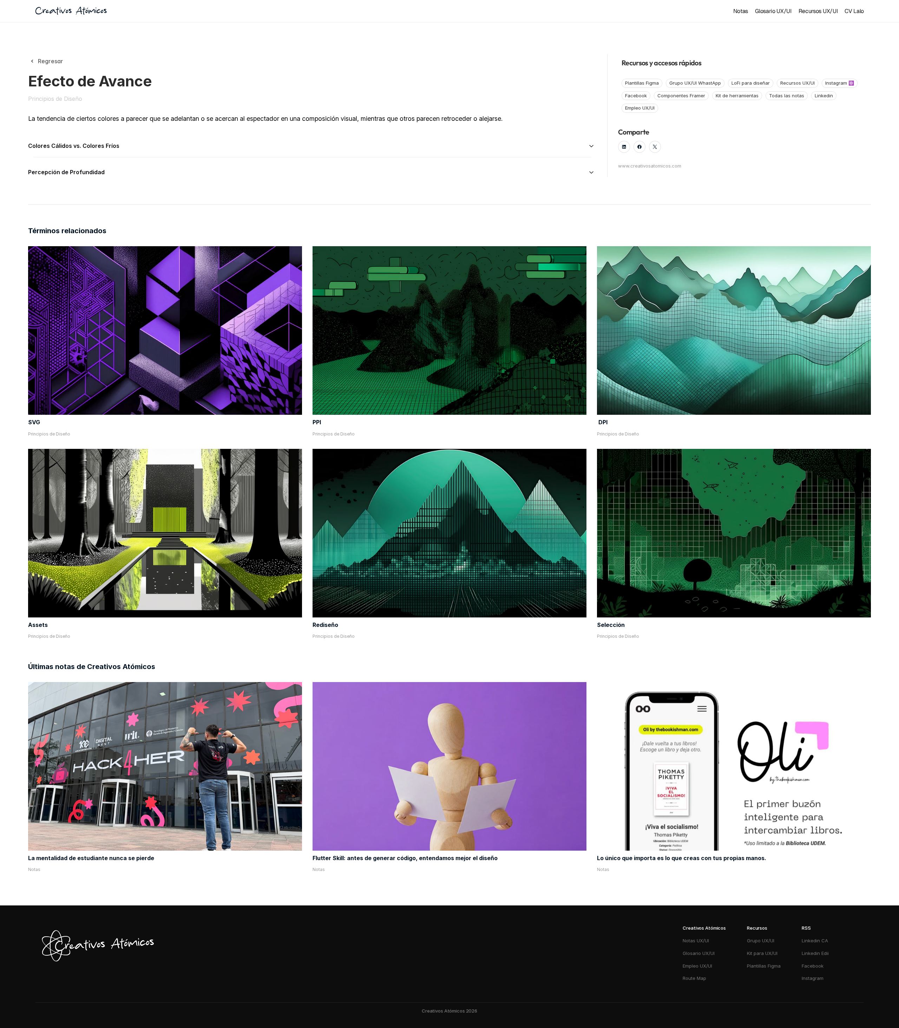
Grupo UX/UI (760, 940)
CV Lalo (854, 11)
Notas (740, 11)
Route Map (694, 978)
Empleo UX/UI (697, 966)
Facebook (812, 966)
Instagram (813, 978)
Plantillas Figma (764, 966)
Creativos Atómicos (71, 11)
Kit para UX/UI (762, 953)
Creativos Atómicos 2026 (449, 1011)
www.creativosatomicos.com (649, 166)
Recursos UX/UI (818, 11)
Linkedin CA (815, 940)
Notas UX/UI (696, 940)
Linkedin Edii (815, 953)
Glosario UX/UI (773, 11)
